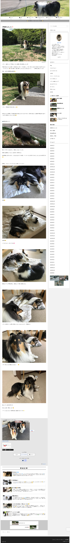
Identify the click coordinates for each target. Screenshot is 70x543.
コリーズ (59, 42)
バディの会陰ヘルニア (10, 449)
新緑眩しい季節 (53, 135)
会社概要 (66, 539)
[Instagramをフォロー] (25, 460)
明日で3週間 (52, 130)
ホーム (54, 539)
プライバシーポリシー (60, 539)
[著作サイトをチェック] (23, 460)
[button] (31, 454)
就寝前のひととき (53, 127)
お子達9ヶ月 (52, 138)
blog (4, 449)
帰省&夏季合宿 (53, 133)
